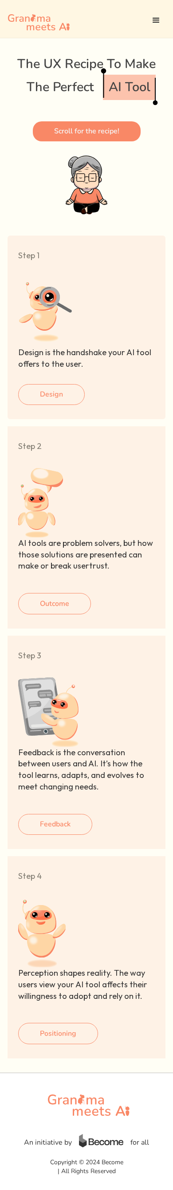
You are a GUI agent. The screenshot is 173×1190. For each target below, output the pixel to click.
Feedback (55, 824)
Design (51, 394)
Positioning (58, 1033)
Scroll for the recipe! (86, 131)
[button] (156, 20)
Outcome (54, 604)
